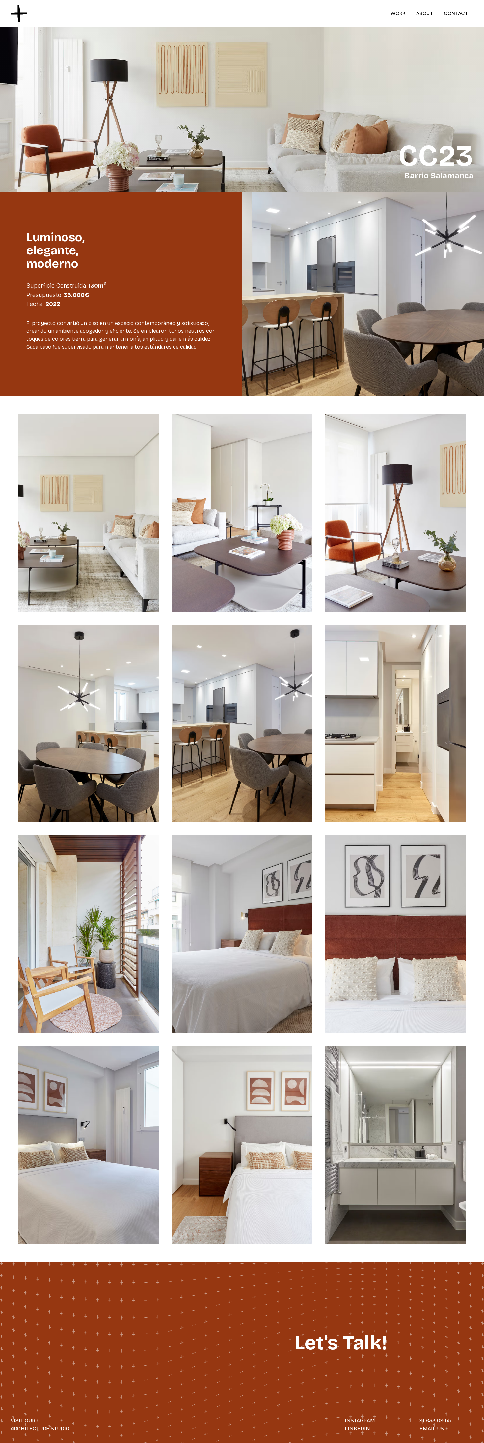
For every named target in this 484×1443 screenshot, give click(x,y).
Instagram (360, 1420)
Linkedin (357, 1428)
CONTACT (456, 13)
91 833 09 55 (435, 1420)
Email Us (431, 1428)
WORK (398, 13)
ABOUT (424, 13)
